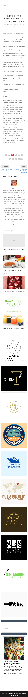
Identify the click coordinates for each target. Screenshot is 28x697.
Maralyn (10, 24)
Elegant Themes (11, 693)
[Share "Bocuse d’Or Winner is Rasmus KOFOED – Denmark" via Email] (19, 154)
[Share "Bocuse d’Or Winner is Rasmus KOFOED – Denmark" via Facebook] (5, 154)
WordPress (23, 693)
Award (14, 24)
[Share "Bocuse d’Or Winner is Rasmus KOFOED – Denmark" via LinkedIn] (16, 154)
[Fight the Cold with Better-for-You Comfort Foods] (14, 261)
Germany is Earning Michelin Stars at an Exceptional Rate (13, 250)
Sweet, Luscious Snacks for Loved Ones (13, 291)
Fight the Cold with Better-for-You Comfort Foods (12, 271)
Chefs (17, 24)
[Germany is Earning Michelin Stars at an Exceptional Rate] (14, 240)
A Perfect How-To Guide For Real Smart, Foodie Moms (13, 329)
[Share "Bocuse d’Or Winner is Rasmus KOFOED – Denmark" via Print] (22, 154)
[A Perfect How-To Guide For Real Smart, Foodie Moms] (14, 310)
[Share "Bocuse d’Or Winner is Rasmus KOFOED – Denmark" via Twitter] (9, 154)
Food (21, 24)
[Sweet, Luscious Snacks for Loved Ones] (14, 282)
